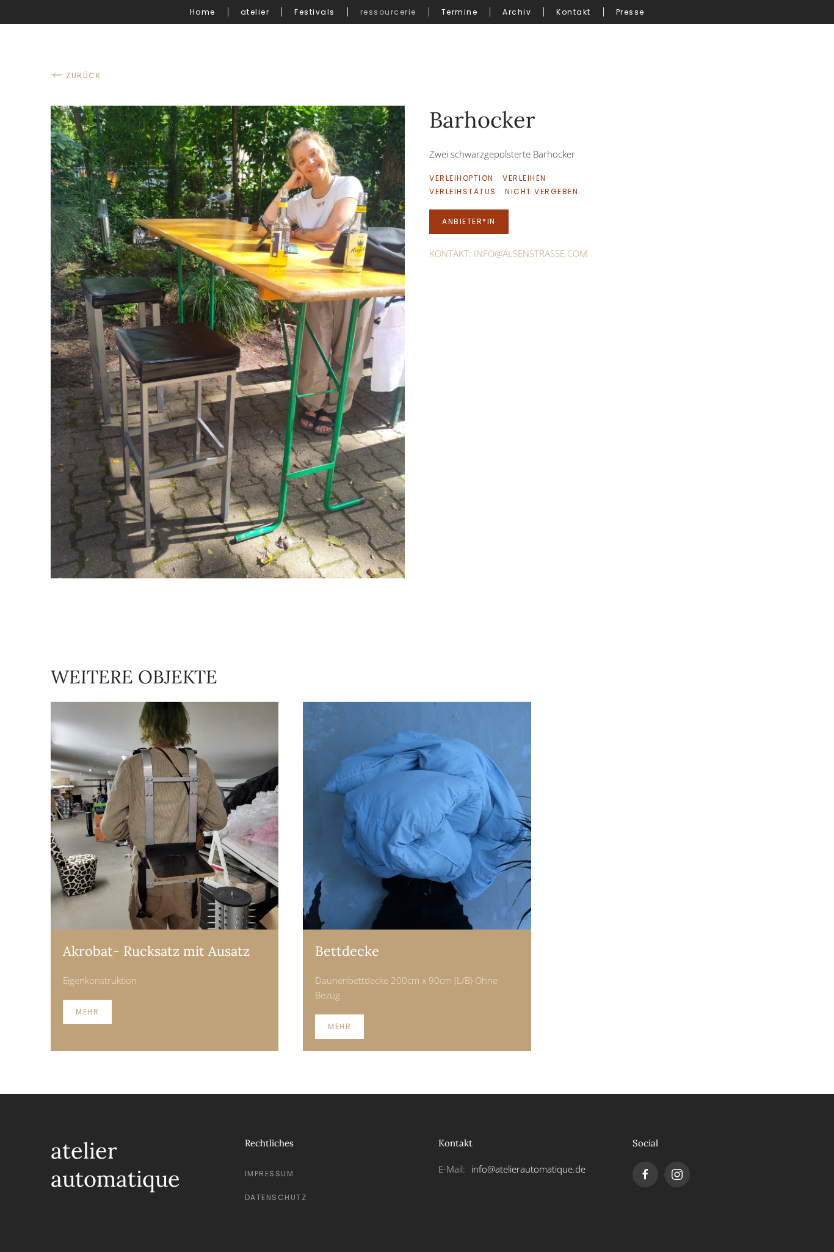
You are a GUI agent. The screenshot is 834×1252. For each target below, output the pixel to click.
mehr (87, 1011)
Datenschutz (276, 1197)
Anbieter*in (469, 221)
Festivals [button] (314, 12)
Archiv (516, 12)
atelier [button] (255, 12)
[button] (228, 341)
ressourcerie (388, 12)
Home (203, 12)
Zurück (83, 75)
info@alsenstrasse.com (530, 253)
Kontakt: (508, 253)
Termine (459, 12)
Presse (630, 12)
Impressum (269, 1173)
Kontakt (573, 12)
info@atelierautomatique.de (528, 1169)
